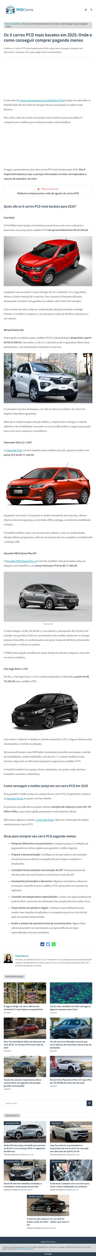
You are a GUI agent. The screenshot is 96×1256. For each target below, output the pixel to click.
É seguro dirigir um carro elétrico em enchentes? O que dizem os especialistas (23, 1008)
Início (8, 24)
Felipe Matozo (21, 955)
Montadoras (56, 1123)
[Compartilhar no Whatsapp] (54, 944)
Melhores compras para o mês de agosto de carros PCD (48, 193)
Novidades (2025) (12, 1123)
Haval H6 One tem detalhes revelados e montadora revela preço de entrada (23, 1185)
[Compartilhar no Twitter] (48, 944)
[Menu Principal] (86, 10)
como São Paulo (45, 820)
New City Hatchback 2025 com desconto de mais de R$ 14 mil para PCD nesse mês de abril (24, 1044)
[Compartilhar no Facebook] (42, 944)
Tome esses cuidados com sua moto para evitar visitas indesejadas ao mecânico (69, 1185)
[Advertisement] (48, 76)
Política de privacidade (25, 1249)
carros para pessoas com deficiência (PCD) (43, 100)
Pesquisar (89, 1103)
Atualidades (16, 24)
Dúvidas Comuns (58, 1161)
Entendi (48, 1254)
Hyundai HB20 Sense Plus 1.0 (21, 561)
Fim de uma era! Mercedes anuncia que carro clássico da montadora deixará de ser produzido (71, 1044)
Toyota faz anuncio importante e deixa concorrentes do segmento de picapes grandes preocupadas (22, 1082)
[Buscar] (91, 10)
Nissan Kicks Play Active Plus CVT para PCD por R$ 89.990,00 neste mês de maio (70, 1081)
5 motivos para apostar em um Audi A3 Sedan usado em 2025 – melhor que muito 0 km (48, 1221)
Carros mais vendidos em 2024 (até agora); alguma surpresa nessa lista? (70, 1008)
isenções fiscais (15, 798)
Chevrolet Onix (14, 450)
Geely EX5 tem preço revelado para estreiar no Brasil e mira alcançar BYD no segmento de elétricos (25, 1148)
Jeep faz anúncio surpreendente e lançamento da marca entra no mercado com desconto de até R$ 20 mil (69, 1148)
